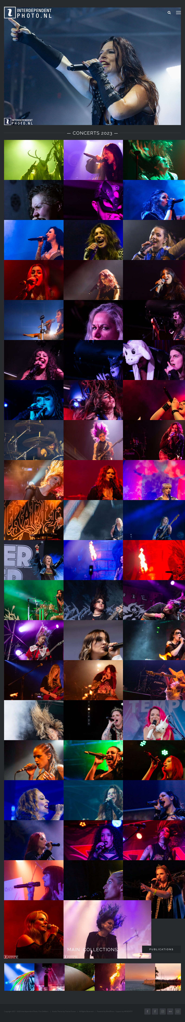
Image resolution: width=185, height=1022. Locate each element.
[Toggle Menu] (178, 12)
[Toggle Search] (169, 12)
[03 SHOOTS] (93, 982)
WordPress (110, 1011)
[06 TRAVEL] (153, 982)
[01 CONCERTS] (32, 982)
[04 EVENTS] (123, 982)
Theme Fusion (70, 1011)
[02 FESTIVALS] (62, 982)
